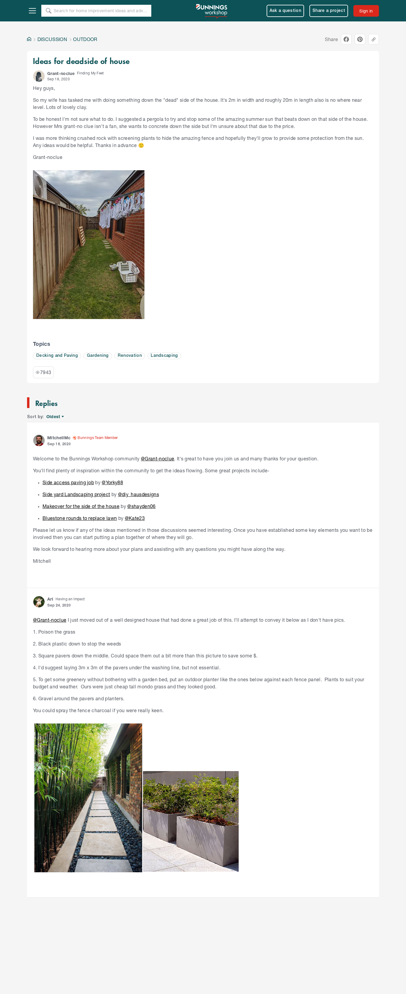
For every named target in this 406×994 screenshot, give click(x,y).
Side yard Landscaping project (76, 494)
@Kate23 (135, 518)
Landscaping (164, 356)
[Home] (29, 39)
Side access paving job (68, 482)
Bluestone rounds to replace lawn (80, 518)
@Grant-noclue (157, 458)
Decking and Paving (57, 356)
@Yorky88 (112, 482)
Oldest (53, 417)
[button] (39, 76)
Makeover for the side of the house (81, 506)
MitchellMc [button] (58, 437)
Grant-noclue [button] (61, 73)
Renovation (130, 356)
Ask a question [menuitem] (285, 11)
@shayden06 (141, 506)
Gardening (98, 356)
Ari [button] (50, 598)
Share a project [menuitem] (328, 11)
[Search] (48, 11)
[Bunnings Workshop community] (212, 10)
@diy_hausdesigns (138, 494)
